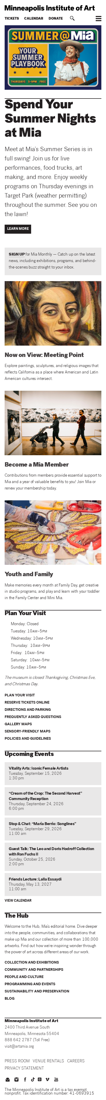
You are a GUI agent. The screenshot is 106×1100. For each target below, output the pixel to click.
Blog (9, 999)
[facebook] (25, 1080)
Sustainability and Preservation (37, 991)
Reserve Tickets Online (27, 703)
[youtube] (56, 1080)
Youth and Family (29, 575)
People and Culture (24, 977)
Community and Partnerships (34, 970)
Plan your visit (20, 695)
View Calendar (18, 901)
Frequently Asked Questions (33, 717)
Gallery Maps (18, 724)
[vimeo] (47, 1080)
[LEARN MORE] (19, 233)
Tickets (12, 19)
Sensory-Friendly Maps (27, 732)
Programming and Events (30, 984)
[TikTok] (33, 1079)
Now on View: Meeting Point (44, 356)
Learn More (18, 229)
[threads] (39, 1079)
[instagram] (16, 1080)
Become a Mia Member (37, 465)
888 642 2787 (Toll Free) (27, 1040)
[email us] (7, 1080)
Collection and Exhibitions (32, 963)
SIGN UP (17, 254)
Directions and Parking (28, 710)
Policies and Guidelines (28, 739)
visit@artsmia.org (19, 1047)
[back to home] (53, 8)
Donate (56, 19)
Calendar (33, 19)
